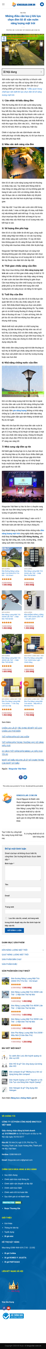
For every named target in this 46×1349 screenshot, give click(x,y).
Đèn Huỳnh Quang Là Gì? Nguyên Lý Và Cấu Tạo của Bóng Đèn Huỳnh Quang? (25, 1081)
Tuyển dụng (9, 1232)
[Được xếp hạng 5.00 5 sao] (7, 579)
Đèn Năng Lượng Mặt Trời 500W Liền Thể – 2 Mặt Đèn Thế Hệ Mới (33, 573)
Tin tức (23, 13)
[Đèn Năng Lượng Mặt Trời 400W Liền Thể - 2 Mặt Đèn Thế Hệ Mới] (12, 644)
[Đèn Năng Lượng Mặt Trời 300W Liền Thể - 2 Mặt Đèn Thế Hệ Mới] (12, 600)
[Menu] (3, 4)
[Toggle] (43, 949)
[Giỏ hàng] (42, 4)
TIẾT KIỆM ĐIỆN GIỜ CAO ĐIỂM (15, 737)
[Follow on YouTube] (9, 1308)
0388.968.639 (15, 1154)
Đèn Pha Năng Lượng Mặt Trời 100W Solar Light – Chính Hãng (33, 660)
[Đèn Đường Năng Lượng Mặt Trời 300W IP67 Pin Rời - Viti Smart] (12, 557)
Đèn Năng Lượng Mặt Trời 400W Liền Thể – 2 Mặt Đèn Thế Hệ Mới (11, 660)
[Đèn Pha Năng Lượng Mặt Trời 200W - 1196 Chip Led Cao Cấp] (12, 687)
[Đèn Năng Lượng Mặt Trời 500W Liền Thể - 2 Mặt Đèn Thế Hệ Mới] (34, 557)
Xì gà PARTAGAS (12, 1262)
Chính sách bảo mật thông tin (16, 1179)
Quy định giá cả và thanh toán (16, 1196)
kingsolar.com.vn (32, 30)
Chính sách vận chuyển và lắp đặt (18, 1183)
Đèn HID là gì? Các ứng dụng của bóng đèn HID (25, 1065)
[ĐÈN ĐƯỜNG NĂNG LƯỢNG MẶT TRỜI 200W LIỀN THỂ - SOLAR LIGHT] (34, 600)
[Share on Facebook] (21, 777)
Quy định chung (10, 1175)
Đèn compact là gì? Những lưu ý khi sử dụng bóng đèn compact (25, 1073)
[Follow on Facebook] (4, 1308)
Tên (6, 885)
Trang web (9, 907)
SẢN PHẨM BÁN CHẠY (11, 959)
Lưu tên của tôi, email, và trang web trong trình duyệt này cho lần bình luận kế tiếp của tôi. (22, 922)
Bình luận (9, 864)
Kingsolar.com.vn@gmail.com (20, 1160)
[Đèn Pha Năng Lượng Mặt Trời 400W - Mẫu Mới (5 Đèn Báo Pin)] (34, 687)
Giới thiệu (8, 1223)
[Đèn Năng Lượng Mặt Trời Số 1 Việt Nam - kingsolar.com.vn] (23, 4)
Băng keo (15, 1098)
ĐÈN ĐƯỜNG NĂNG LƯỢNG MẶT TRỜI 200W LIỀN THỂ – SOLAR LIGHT (34, 617)
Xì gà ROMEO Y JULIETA (15, 1258)
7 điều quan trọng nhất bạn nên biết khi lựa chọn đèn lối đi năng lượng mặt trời (22, 92)
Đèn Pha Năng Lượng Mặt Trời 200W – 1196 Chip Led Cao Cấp (11, 703)
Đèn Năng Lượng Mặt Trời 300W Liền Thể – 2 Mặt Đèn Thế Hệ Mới (11, 617)
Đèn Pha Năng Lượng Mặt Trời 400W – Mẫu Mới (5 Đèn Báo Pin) (33, 703)
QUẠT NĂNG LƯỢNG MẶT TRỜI (15, 954)
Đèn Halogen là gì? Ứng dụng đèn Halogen (23, 1089)
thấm (28, 1098)
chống (23, 1098)
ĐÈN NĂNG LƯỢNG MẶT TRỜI (14, 950)
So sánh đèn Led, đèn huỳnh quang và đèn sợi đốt (25, 1057)
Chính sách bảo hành (13, 1188)
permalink (39, 786)
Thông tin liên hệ (11, 1228)
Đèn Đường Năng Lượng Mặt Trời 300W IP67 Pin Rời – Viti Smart (10, 573)
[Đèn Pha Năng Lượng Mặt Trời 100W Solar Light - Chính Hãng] (34, 644)
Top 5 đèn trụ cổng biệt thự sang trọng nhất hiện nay (12, 835)
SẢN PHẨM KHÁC (9, 964)
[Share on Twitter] (25, 777)
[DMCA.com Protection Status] (12, 1202)
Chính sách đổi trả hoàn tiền (16, 1192)
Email (7, 896)
